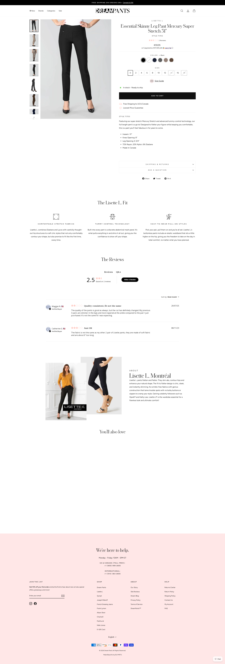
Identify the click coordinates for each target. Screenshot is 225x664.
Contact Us (169, 600)
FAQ (166, 608)
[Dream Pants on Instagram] (30, 603)
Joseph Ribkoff (102, 600)
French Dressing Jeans (105, 604)
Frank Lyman (101, 608)
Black (143, 60)
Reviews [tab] (108, 272)
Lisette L (157, 21)
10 (159, 73)
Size (157, 68)
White (149, 60)
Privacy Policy (135, 600)
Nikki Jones (101, 625)
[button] (157, 48)
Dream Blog (135, 596)
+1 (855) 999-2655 (112, 566)
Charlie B (100, 617)
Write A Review (130, 279)
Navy (154, 60)
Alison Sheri (101, 613)
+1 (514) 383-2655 (112, 574)
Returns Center (170, 587)
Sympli (99, 596)
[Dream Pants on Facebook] (35, 603)
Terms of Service (136, 604)
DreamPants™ (136, 608)
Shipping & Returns (157, 164)
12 (165, 73)
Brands (41, 11)
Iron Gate (160, 60)
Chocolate (171, 60)
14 (171, 73)
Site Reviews (135, 592)
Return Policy (169, 592)
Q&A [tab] (118, 272)
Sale (60, 11)
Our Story (134, 587)
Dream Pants (101, 587)
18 (184, 73)
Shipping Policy (170, 596)
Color (157, 55)
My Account (169, 604)
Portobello (165, 60)
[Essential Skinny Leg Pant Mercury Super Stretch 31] (41, 514)
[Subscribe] (62, 595)
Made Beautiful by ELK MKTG (112, 655)
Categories (51, 11)
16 (178, 73)
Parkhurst (100, 621)
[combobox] (170, 297)
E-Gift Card (101, 629)
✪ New (32, 11)
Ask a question (157, 170)
